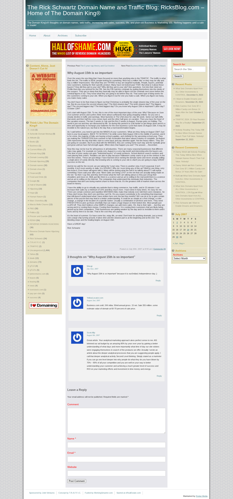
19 (188, 230)
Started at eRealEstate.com (128, 493)
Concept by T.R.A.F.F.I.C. (69, 493)
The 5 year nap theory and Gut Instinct (97, 66)
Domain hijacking (37, 161)
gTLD (32, 266)
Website (72, 467)
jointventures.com (38, 274)
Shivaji (89, 266)
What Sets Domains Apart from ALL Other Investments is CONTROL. (189, 91)
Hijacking (34, 189)
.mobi (32, 130)
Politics (33, 212)
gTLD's (33, 270)
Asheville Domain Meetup (41, 134)
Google (33, 181)
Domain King (35, 153)
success (33, 297)
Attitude (33, 138)
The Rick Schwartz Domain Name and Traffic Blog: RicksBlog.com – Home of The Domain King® (115, 10)
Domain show (36, 169)
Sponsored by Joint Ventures (42, 493)
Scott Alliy (91, 333)
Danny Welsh (181, 152)
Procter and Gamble (39, 216)
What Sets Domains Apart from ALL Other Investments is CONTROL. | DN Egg (189, 189)
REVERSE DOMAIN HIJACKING (44, 224)
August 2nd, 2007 (93, 300)
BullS (177, 176)
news (32, 286)
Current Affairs (36, 149)
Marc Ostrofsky (37, 201)
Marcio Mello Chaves (39, 204)
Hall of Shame (36, 185)
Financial (34, 173)
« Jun (175, 243)
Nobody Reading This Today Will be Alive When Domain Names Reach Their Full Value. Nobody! (189, 133)
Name (71, 438)
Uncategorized (36, 250)
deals (32, 258)
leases (33, 278)
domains (33, 262)
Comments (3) (159, 249)
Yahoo (32, 254)
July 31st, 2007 (92, 269)
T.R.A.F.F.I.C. (36, 242)
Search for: (179, 64)
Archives (63, 35)
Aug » (181, 243)
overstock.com (36, 290)
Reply (158, 280)
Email (71, 452)
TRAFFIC (34, 246)
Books (32, 142)
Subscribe (80, 35)
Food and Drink (37, 177)
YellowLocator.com (95, 298)
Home (32, 35)
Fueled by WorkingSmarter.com (99, 493)
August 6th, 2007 (93, 335)
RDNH (33, 220)
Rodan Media (202, 496)
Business (34, 146)
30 (177, 237)
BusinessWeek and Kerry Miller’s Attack (148, 66)
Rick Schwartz (36, 238)
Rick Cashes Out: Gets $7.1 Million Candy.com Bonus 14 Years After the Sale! (188, 109)
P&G (32, 208)
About (47, 35)
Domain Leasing (37, 157)
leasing (33, 282)
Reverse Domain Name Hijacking (44, 231)
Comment (73, 404)
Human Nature (36, 197)
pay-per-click (36, 293)
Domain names (36, 165)
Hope (32, 193)
